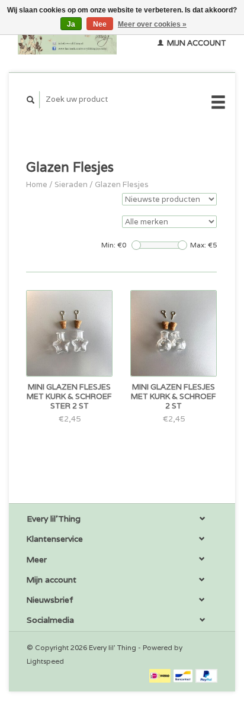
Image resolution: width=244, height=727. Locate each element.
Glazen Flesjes (122, 184)
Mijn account (195, 43)
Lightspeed (45, 661)
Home (36, 184)
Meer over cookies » (152, 24)
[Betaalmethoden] (160, 675)
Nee (100, 24)
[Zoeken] (31, 99)
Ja (71, 24)
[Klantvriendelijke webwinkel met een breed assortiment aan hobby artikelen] (67, 36)
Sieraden (71, 184)
